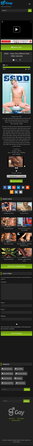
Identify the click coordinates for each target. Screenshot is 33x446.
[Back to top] (28, 441)
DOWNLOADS (16, 420)
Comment (3, 282)
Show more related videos (16, 266)
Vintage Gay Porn (8, 383)
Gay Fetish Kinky (8, 373)
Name (3, 302)
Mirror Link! (17, 47)
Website (3, 316)
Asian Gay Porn (8, 368)
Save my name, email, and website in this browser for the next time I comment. (16, 328)
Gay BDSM (19, 368)
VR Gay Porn (21, 383)
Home (12, 418)
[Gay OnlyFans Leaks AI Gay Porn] (13, 3)
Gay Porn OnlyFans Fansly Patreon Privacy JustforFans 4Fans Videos (16, 441)
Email (3, 309)
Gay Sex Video (7, 378)
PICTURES (20, 418)
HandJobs (19, 378)
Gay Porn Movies (17, 181)
